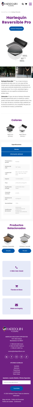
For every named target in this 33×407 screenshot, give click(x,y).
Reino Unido (16, 374)
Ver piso (8, 251)
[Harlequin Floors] (9, 4)
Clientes (16, 149)
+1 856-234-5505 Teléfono (16, 346)
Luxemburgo (16, 372)
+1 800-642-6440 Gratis (16, 344)
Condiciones (17, 401)
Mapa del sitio (6, 399)
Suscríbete (16, 388)
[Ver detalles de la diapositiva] (7, 72)
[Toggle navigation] (30, 4)
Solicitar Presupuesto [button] (16, 28)
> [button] (31, 72)
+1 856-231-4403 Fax (16, 348)
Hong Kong (16, 370)
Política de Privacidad (17, 399)
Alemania (16, 368)
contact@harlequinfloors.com (16, 351)
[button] (16, 306)
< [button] (2, 72)
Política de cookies (7, 401)
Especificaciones (16, 144)
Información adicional (16, 154)
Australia (16, 366)
